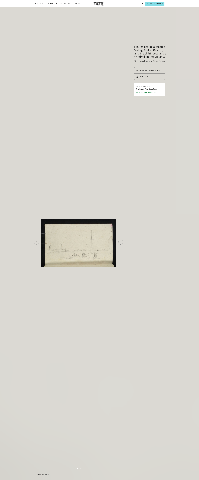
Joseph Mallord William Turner (152, 61)
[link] (41, 474)
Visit (50, 4)
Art (58, 4)
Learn (67, 4)
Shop (77, 4)
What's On (39, 4)
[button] (141, 3)
